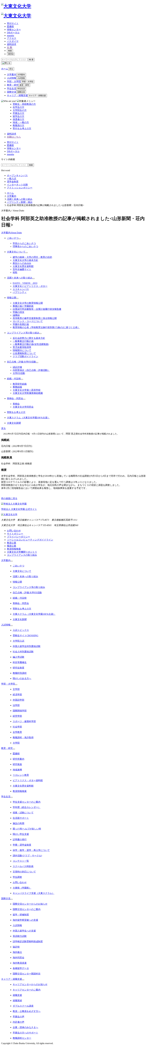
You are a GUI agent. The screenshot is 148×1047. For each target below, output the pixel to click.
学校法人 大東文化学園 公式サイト (19, 509)
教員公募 (11, 543)
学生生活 (11, 88)
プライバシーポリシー (18, 536)
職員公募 (11, 546)
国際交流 (11, 92)
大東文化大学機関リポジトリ (22, 552)
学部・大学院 (14, 81)
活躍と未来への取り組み (19, 199)
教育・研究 (12, 85)
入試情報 (11, 78)
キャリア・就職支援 (17, 95)
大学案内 (11, 74)
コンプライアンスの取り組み (22, 555)
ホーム (10, 193)
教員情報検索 (14, 549)
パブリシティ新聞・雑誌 (19, 202)
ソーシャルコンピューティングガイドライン (30, 540)
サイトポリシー (15, 533)
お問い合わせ (14, 530)
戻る (11, 69)
